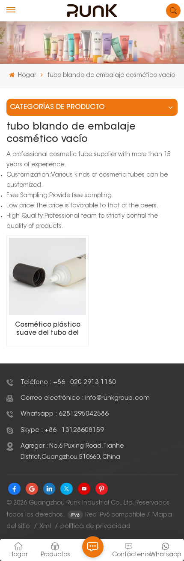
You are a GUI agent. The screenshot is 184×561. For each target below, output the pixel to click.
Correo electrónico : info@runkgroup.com (85, 398)
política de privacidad (95, 526)
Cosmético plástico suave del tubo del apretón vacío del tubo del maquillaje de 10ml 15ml (47, 329)
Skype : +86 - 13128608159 (62, 430)
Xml (45, 526)
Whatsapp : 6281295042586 (65, 414)
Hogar (26, 76)
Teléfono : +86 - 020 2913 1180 (68, 382)
